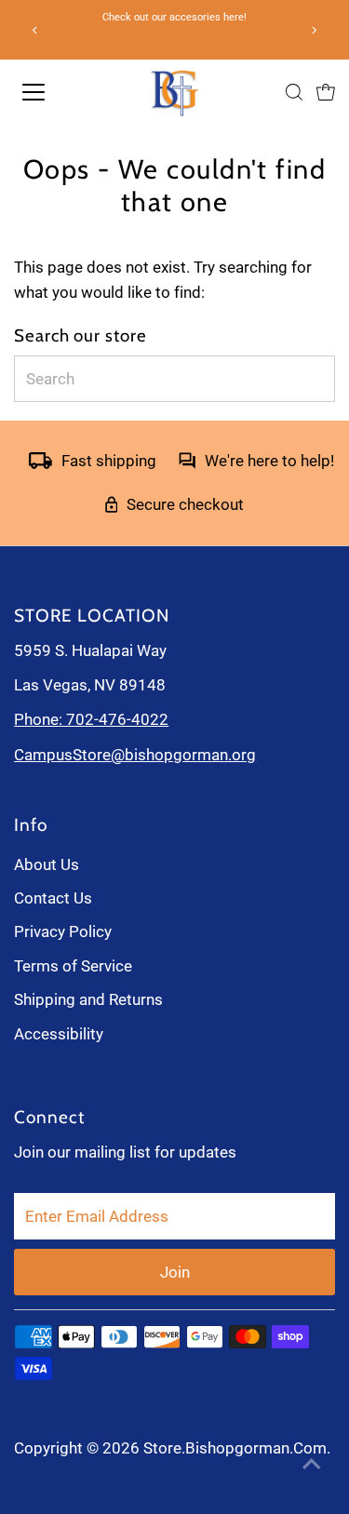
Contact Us (53, 898)
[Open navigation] (55, 92)
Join (175, 1272)
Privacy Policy (63, 931)
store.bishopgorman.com (235, 1448)
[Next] (314, 30)
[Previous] (35, 30)
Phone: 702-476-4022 (91, 719)
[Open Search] (294, 92)
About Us (46, 864)
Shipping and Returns (88, 999)
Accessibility (58, 1034)
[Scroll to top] (311, 1462)
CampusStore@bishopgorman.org (135, 754)
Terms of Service (73, 966)
